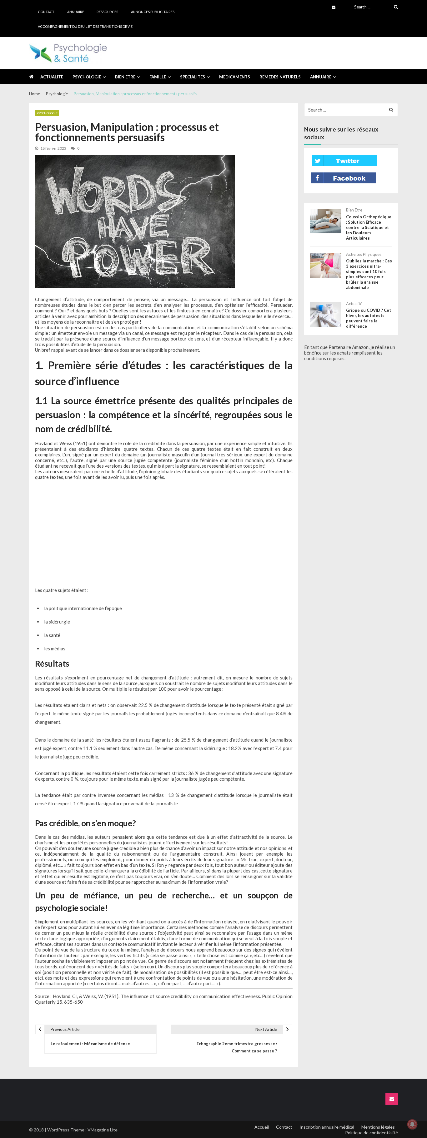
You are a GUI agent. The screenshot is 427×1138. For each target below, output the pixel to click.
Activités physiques (363, 254)
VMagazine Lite (103, 1129)
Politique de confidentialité (371, 1132)
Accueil (261, 1127)
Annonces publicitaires (152, 12)
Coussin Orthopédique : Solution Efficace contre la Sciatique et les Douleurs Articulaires (368, 227)
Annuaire (75, 12)
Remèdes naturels (280, 76)
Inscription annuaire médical (326, 1127)
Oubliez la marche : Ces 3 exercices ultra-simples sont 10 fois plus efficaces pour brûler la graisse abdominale (369, 274)
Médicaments (234, 76)
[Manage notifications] (412, 1124)
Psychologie (87, 76)
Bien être (125, 76)
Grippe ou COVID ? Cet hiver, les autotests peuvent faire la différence (368, 318)
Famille (157, 76)
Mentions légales (378, 1127)
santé (54, 635)
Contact (46, 12)
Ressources (107, 12)
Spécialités (192, 76)
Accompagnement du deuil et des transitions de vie (85, 26)
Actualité (51, 76)
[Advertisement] (164, 533)
